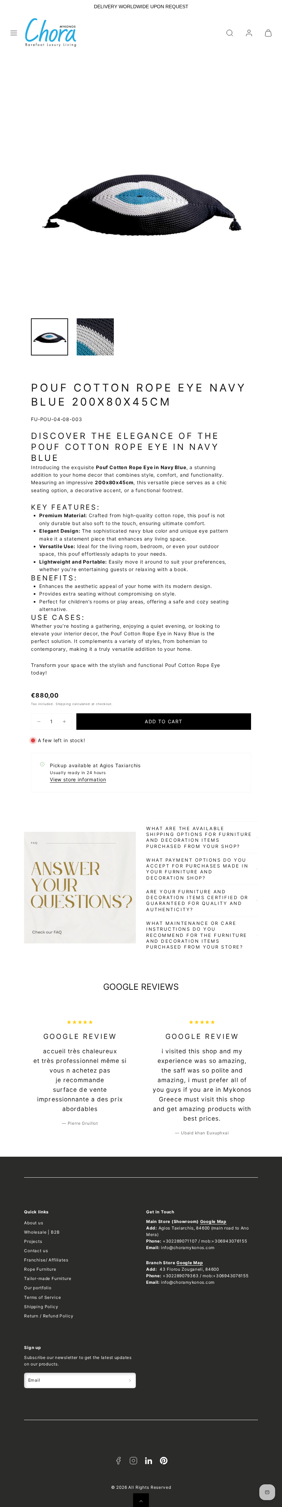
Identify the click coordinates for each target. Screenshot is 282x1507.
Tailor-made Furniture (48, 1278)
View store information (78, 779)
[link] (249, 33)
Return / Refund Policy (48, 1315)
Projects (33, 1241)
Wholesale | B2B (42, 1232)
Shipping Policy (41, 1306)
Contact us (36, 1250)
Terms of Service (42, 1297)
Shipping (63, 704)
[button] (14, 33)
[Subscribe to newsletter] (130, 1380)
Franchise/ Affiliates (46, 1259)
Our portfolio (38, 1287)
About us (33, 1222)
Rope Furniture (40, 1269)
